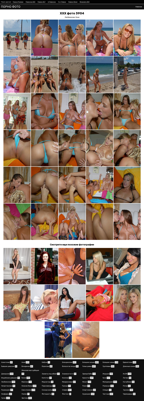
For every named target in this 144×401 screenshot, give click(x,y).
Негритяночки (8, 386)
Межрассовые (68, 382)
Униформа (6, 394)
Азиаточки (6, 362)
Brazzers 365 (84, 2)
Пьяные (66, 386)
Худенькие (88, 394)
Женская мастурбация (30, 372)
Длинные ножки (131, 366)
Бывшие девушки (9, 366)
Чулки (5, 398)
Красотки (87, 378)
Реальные (108, 386)
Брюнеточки (129, 362)
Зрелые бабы (88, 374)
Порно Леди (72, 2)
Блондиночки (69, 362)
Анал (25, 362)
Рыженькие (7, 390)
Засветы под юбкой (50, 374)
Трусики (128, 390)
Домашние (7, 374)
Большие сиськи (90, 362)
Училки (25, 394)
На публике (128, 382)
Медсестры (47, 382)
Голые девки (88, 366)
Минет (86, 382)
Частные (108, 394)
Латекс (127, 378)
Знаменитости (69, 374)
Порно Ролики (18, 2)
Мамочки (26, 382)
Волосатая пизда (70, 366)
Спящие (107, 390)
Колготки (46, 378)
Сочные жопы (49, 390)
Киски (26, 378)
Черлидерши (129, 394)
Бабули (46, 362)
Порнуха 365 (30, 2)
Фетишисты (48, 394)
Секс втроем (28, 390)
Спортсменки (88, 390)
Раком (86, 386)
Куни (77, 17)
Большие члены (110, 362)
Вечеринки (27, 366)
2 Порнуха (52, 2)
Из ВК (127, 374)
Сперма (66, 390)
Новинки (138, 7)
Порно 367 (41, 2)
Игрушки (107, 374)
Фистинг (66, 394)
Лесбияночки (70, 17)
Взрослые (47, 366)
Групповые (108, 366)
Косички (66, 378)
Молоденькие (110, 382)
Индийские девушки (10, 378)
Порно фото (10, 6)
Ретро (126, 386)
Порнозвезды (48, 386)
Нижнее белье (29, 386)
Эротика (26, 398)
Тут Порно (62, 2)
